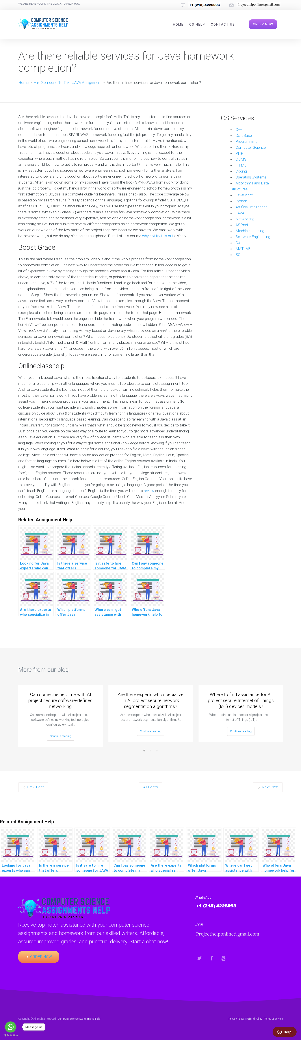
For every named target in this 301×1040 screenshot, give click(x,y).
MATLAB (243, 248)
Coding (241, 171)
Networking (245, 219)
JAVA (240, 213)
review (149, 490)
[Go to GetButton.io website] (11, 1035)
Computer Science (251, 147)
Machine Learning (250, 231)
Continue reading (60, 736)
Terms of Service (273, 1018)
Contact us (223, 24)
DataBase (244, 135)
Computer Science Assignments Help (79, 1018)
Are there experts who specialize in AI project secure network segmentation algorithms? (151, 700)
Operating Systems (251, 177)
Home (178, 24)
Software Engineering (253, 237)
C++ (239, 129)
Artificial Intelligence (252, 207)
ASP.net (242, 225)
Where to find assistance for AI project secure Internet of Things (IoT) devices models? (241, 700)
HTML (241, 165)
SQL (239, 254)
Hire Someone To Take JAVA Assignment (68, 82)
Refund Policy (254, 1018)
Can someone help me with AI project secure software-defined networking (60, 700)
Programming (247, 141)
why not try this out (157, 236)
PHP (239, 153)
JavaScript (244, 195)
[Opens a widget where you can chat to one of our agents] (284, 1032)
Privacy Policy (236, 1018)
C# (238, 242)
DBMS (241, 159)
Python (241, 201)
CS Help (197, 24)
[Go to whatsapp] (10, 1026)
